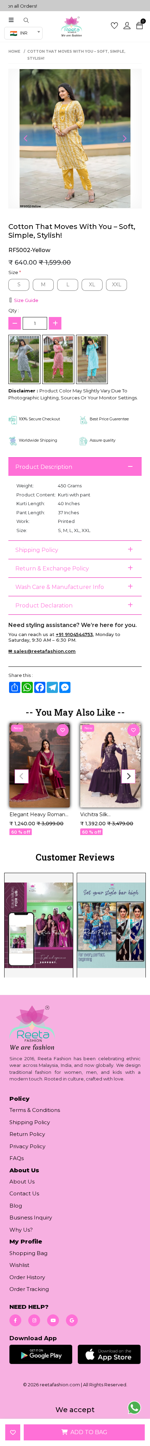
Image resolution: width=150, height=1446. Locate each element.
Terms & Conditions (34, 1110)
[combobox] (23, 33)
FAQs (16, 1158)
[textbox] (21, 33)
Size (14, 272)
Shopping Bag (28, 1253)
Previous (26, 138)
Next (124, 138)
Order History (27, 1277)
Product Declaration (44, 605)
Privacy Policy (27, 1146)
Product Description (43, 467)
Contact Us (24, 1193)
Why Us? (21, 1229)
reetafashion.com (60, 1384)
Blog (15, 1205)
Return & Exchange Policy (52, 568)
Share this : (20, 675)
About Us (22, 1181)
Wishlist (19, 1265)
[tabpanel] (75, 924)
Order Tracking (29, 1289)
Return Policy (27, 1134)
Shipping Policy (36, 550)
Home (14, 51)
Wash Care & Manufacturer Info (59, 587)
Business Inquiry (30, 1217)
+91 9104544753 (74, 634)
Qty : (13, 310)
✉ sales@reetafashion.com (42, 651)
